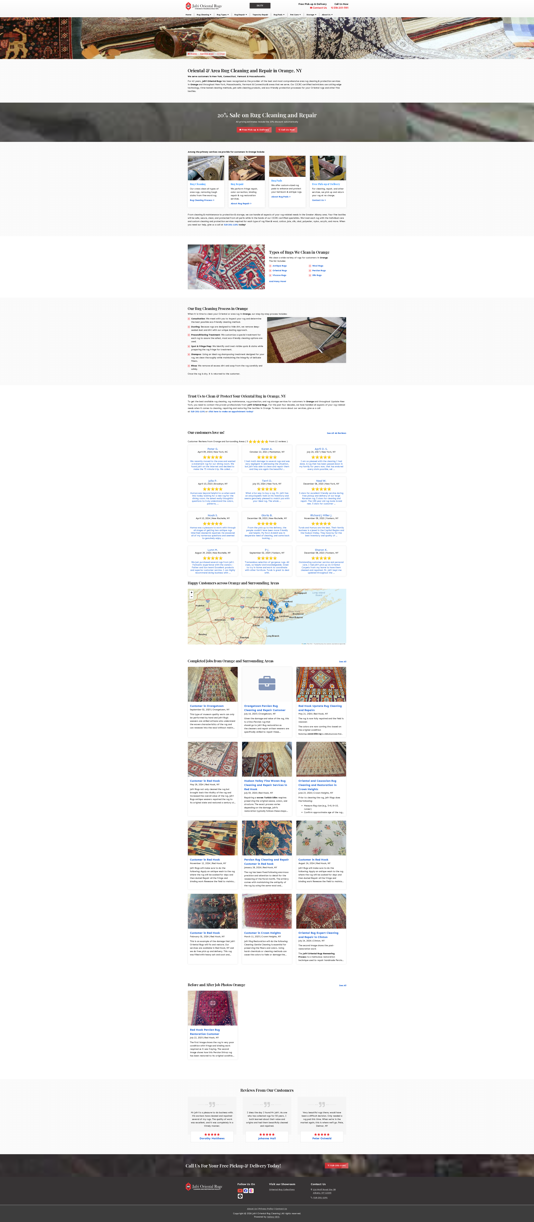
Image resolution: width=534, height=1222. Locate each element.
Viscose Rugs (279, 275)
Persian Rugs (319, 270)
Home (188, 15)
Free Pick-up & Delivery (256, 129)
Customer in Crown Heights (262, 932)
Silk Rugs (317, 275)
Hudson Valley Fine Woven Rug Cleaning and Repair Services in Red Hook (265, 785)
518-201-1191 (341, 7)
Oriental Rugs (280, 270)
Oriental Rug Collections (282, 1189)
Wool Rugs (317, 265)
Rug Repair (239, 15)
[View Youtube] (240, 1190)
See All (342, 661)
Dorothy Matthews (266, 1138)
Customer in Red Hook (205, 780)
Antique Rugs (280, 265)
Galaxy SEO (273, 1216)
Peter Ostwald (212, 1138)
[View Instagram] (251, 1190)
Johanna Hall (322, 1138)
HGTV (260, 5)
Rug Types (222, 15)
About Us (326, 15)
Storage (310, 15)
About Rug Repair (240, 203)
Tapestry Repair (260, 15)
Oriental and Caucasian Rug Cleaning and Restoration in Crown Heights (317, 785)
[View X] (240, 1196)
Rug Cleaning (203, 15)
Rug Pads (278, 15)
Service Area (206, 53)
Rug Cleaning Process (201, 200)
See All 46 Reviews (336, 433)
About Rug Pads (280, 196)
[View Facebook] (246, 1190)
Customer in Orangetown (206, 706)
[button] (261, 594)
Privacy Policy (266, 1208)
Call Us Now (288, 129)
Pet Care (294, 15)
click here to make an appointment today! (230, 411)
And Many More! (277, 281)
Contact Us (320, 7)
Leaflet (304, 643)
